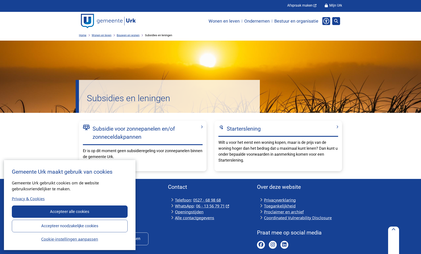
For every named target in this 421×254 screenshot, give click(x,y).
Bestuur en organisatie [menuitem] (296, 21)
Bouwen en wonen (128, 35)
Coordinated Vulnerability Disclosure (298, 217)
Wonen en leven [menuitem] (224, 21)
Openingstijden (189, 211)
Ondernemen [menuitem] (257, 21)
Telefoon (183, 200)
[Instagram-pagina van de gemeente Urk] (273, 245)
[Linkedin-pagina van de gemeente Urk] (284, 245)
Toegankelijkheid (280, 206)
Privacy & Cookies (28, 198)
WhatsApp (184, 206)
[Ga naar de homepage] (108, 21)
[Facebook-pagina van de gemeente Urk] (261, 245)
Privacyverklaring (280, 200)
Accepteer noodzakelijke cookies (69, 225)
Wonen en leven (101, 35)
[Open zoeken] (336, 21)
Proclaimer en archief (284, 211)
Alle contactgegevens (194, 217)
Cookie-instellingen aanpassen (69, 239)
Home (82, 35)
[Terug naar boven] (393, 240)
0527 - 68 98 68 (207, 200)
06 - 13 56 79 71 (210, 206)
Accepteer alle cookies (69, 211)
